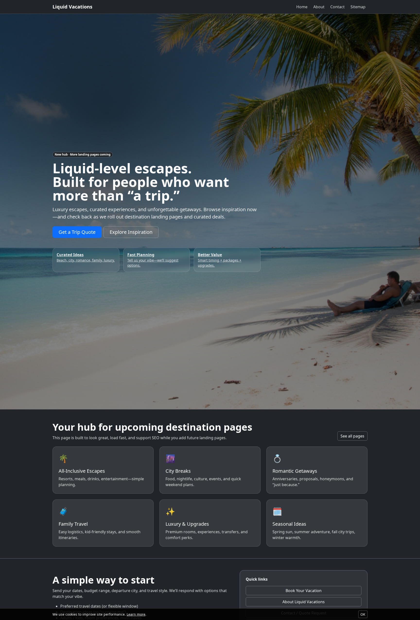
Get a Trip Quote (77, 232)
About (318, 6)
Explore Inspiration (131, 232)
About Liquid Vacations (303, 601)
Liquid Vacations (72, 6)
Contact (337, 6)
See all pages (352, 436)
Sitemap (358, 6)
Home (301, 6)
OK (362, 614)
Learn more (136, 614)
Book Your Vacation (304, 590)
